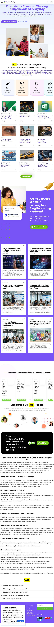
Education (5, 282)
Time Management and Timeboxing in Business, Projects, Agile (25, 141)
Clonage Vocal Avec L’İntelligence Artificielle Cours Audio (44, 166)
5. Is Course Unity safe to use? (12, 599)
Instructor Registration (30, 612)
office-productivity (5, 113)
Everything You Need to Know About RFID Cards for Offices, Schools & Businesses (40, 323)
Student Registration (30, 609)
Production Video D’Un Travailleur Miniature (24, 165)
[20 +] (7, 83)
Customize (6, 621)
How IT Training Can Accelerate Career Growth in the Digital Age (13, 323)
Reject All (13, 621)
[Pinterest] (48, 618)
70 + (37, 87)
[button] (27, 585)
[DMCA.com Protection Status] (31, 442)
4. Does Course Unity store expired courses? (16, 595)
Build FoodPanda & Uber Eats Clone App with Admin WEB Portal (20, 385)
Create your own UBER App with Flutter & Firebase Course (4, 387)
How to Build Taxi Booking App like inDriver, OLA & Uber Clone (36, 387)
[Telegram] (40, 620)
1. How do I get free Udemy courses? (13, 585)
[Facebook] (38, 618)
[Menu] (1, 2)
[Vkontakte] (38, 620)
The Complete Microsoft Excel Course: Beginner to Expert (44, 117)
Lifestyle (3, 137)
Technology (6, 246)
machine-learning (23, 113)
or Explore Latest (22, 21)
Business (39, 137)
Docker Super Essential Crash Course (6, 165)
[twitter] (40, 618)
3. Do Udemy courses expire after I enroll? (15, 592)
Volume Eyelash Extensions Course (7, 140)
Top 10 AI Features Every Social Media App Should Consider (12, 250)
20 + (8, 87)
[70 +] (36, 83)
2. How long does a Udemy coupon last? (15, 589)
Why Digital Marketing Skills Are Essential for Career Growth (13, 286)
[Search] (47, 2)
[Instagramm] (43, 618)
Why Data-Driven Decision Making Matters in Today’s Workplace (39, 286)
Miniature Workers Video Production (24, 115)
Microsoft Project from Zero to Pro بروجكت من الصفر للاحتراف (6, 117)
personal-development (24, 137)
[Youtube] (46, 618)
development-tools (5, 162)
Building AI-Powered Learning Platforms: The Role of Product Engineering (40, 250)
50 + (22, 87)
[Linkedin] (51, 618)
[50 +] (22, 83)
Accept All (20, 621)
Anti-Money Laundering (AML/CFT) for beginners (42, 141)
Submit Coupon (31, 615)
